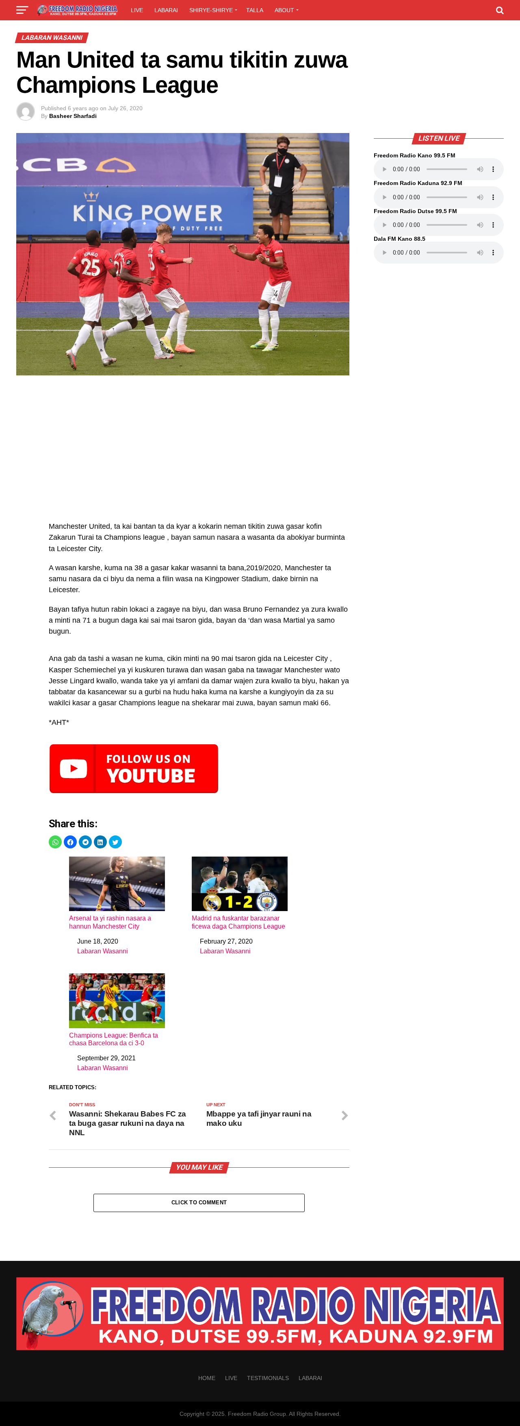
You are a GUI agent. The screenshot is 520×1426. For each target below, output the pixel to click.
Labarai (166, 10)
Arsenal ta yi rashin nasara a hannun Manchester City (110, 922)
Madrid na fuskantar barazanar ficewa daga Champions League (238, 922)
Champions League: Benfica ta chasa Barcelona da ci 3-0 (113, 1039)
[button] (55, 841)
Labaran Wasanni (102, 951)
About (284, 10)
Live (137, 10)
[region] (199, 453)
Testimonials (268, 1378)
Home (206, 1378)
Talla (254, 10)
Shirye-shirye (211, 10)
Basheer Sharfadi (73, 116)
